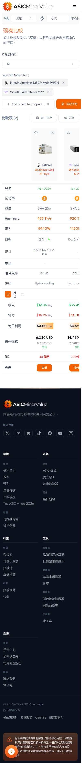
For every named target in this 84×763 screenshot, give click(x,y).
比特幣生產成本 (53, 561)
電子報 (7, 685)
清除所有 (71, 104)
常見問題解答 (12, 663)
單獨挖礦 (9, 490)
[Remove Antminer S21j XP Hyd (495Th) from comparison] (52, 132)
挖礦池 (7, 568)
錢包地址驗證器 (53, 599)
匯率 (46, 583)
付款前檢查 (50, 605)
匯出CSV (46, 118)
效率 (6, 477)
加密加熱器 (50, 484)
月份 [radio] (14, 294)
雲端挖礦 (9, 575)
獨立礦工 (49, 477)
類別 (6, 484)
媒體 (6, 597)
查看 (44, 367)
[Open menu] (74, 6)
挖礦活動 (9, 590)
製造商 (7, 555)
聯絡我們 (9, 679)
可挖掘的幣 (10, 519)
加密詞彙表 (10, 657)
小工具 (47, 621)
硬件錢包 (49, 499)
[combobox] (24, 18)
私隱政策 (26, 717)
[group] (15, 294)
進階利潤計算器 (53, 555)
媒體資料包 (56, 717)
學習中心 (9, 650)
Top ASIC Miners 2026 (18, 504)
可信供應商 (10, 561)
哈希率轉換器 (52, 577)
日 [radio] (8, 294)
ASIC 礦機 (49, 470)
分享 (71, 118)
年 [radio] (21, 294)
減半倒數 (9, 526)
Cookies (40, 717)
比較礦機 (9, 497)
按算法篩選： (10, 54)
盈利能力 (9, 470)
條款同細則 (10, 717)
